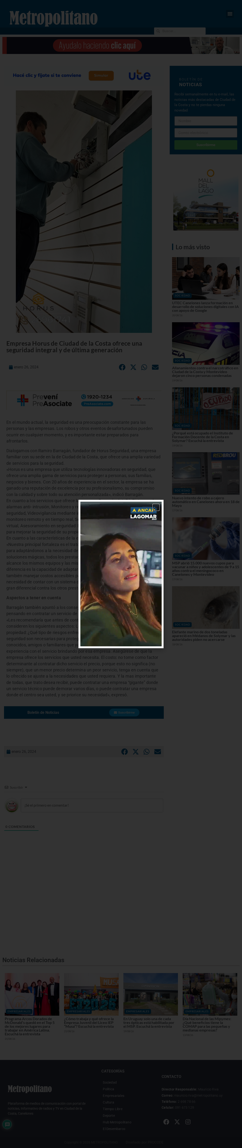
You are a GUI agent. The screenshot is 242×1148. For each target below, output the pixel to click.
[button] (156, 507)
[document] (121, 574)
